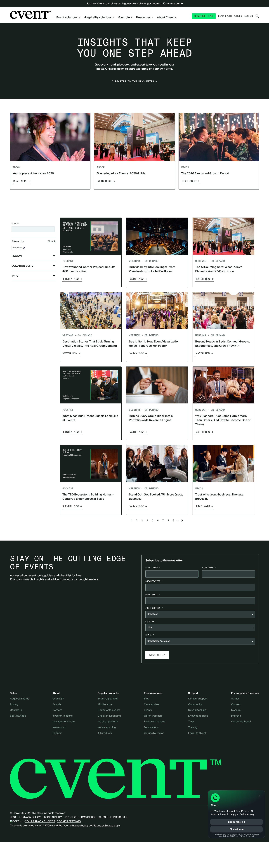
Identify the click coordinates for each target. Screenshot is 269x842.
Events (148, 710)
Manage (236, 710)
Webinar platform (108, 722)
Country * (151, 622)
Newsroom (58, 728)
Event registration (108, 699)
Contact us (16, 710)
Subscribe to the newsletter (133, 81)
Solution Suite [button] (22, 266)
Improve (236, 716)
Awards (56, 705)
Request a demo (19, 699)
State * (149, 635)
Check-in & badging (109, 716)
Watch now (137, 278)
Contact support (197, 699)
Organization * (154, 581)
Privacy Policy (80, 825)
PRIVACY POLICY (30, 817)
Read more (20, 181)
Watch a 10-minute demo (168, 3)
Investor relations (62, 716)
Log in (248, 16)
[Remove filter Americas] (24, 248)
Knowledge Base (198, 716)
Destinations (151, 728)
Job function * (154, 608)
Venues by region (154, 733)
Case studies (151, 705)
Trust (191, 722)
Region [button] (17, 256)
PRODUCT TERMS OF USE (80, 817)
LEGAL (14, 817)
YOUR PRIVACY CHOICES (40, 821)
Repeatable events (109, 710)
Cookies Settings (69, 821)
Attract (235, 699)
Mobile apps (105, 705)
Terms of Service (103, 825)
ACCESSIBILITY (53, 817)
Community (195, 705)
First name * (152, 568)
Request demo (203, 16)
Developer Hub (197, 710)
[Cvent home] (30, 15)
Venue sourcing (107, 728)
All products (105, 733)
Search (15, 224)
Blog (146, 699)
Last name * (209, 568)
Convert (236, 705)
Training (192, 728)
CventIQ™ (58, 699)
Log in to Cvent (197, 733)
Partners (57, 733)
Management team (63, 722)
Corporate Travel (241, 722)
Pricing (14, 705)
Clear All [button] (52, 241)
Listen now (71, 278)
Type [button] (15, 276)
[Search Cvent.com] (257, 16)
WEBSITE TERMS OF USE (113, 817)
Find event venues (230, 16)
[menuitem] (68, 17)
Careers (57, 710)
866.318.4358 (18, 716)
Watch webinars (153, 716)
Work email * (152, 595)
